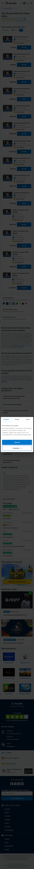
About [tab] (28, 419)
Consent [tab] (6, 419)
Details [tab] (17, 419)
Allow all (17, 442)
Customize (16, 448)
